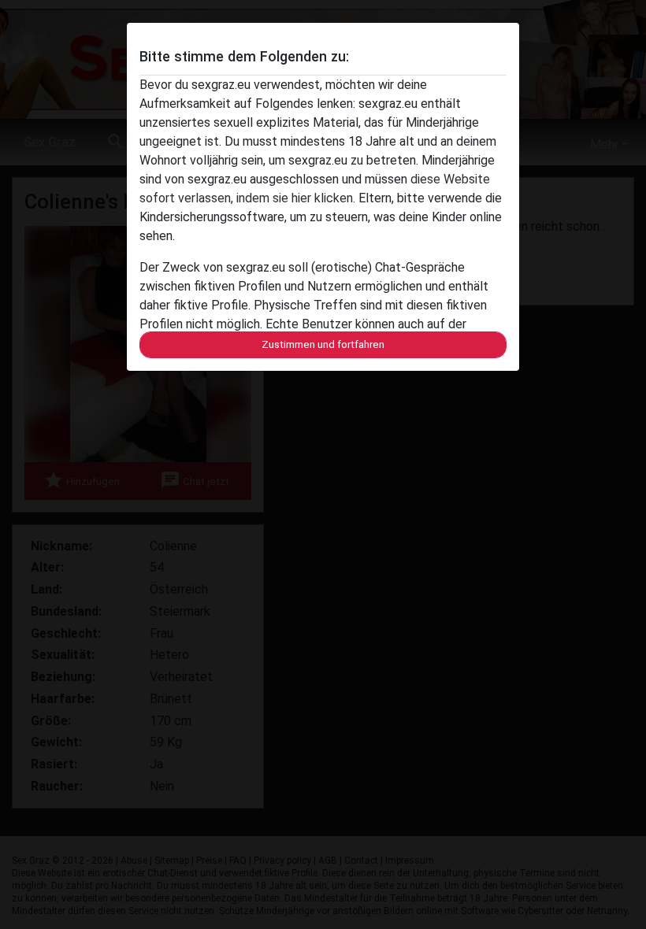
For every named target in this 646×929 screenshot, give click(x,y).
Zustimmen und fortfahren (323, 344)
